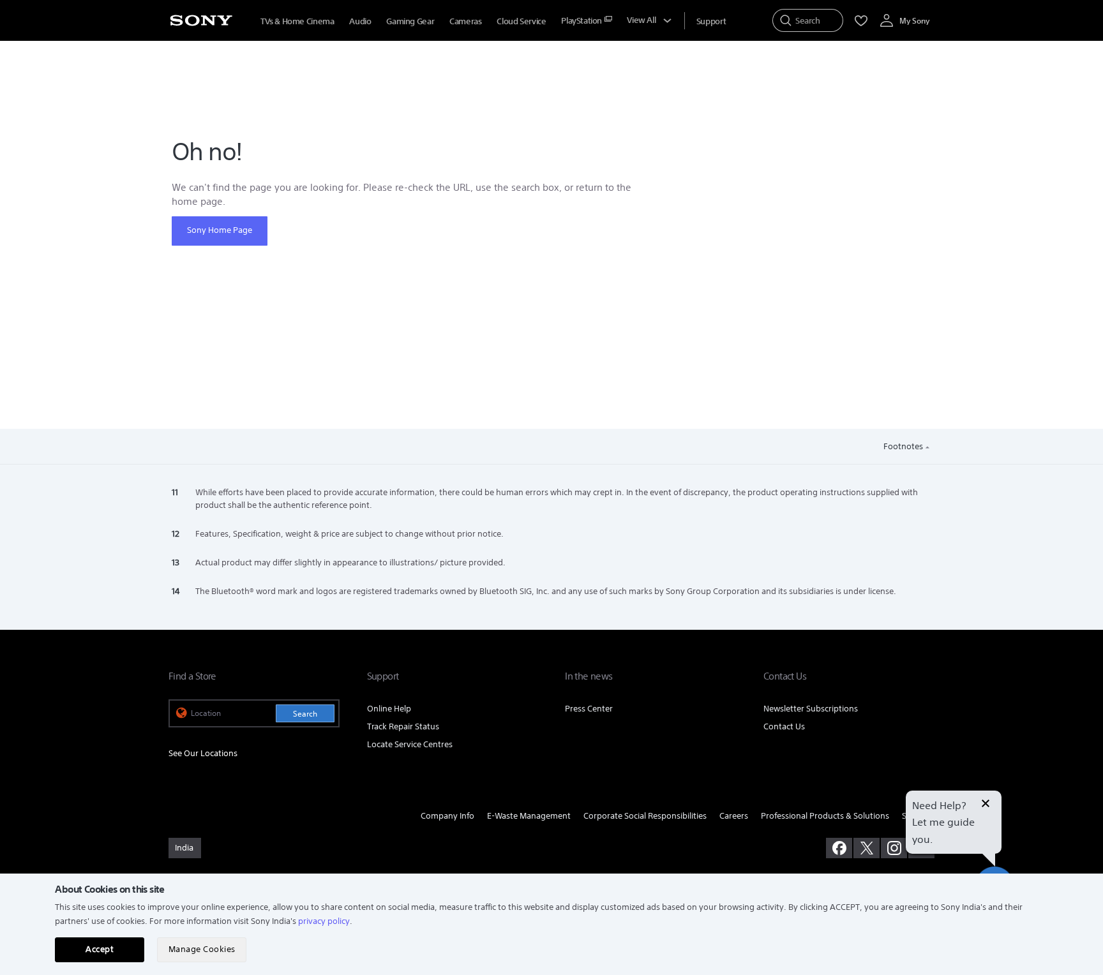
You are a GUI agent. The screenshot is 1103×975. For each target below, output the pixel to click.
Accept (100, 949)
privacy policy (324, 921)
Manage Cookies (202, 949)
